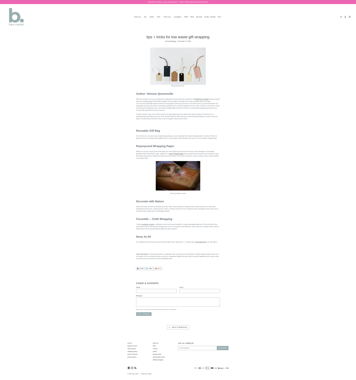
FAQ (154, 346)
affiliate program (158, 360)
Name (138, 287)
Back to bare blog (179, 327)
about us (155, 343)
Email (181, 287)
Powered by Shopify (146, 374)
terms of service (132, 354)
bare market (135, 374)
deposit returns (132, 346)
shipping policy (132, 351)
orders (155, 351)
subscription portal (159, 357)
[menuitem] (138, 16)
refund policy (131, 348)
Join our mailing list (186, 343)
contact (155, 348)
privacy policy (131, 357)
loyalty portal (157, 354)
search (129, 343)
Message (139, 296)
